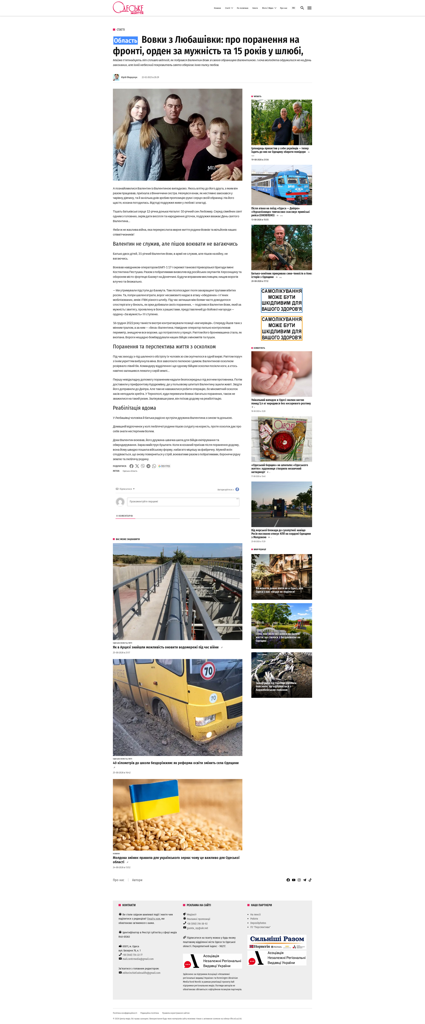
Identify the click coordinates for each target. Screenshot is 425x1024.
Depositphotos (258, 923)
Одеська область (130, 471)
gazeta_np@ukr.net (197, 928)
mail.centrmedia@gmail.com (138, 959)
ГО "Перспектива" (260, 927)
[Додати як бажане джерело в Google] (164, 466)
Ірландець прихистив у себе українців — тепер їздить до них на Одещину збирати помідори (280, 150)
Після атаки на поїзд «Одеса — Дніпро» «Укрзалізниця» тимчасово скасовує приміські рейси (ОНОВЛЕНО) (280, 212)
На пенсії (255, 914)
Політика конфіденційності (125, 1013)
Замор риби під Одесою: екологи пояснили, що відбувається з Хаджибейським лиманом (276, 686)
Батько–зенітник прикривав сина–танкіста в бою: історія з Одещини (281, 275)
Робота (254, 918)
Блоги (255, 8)
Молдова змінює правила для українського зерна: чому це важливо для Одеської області (176, 860)
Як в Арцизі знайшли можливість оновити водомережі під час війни (166, 647)
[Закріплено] (309, 8)
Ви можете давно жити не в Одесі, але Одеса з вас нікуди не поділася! (279, 590)
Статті (227, 8)
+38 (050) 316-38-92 (197, 923)
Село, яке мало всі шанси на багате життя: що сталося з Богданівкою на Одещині (278, 637)
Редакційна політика (149, 1013)
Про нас (283, 8)
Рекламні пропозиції (198, 919)
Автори (137, 880)
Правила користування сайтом (176, 1013)
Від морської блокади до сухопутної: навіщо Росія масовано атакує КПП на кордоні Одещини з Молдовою (281, 534)
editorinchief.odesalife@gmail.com (141, 972)
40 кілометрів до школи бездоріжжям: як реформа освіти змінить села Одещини (176, 763)
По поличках (242, 8)
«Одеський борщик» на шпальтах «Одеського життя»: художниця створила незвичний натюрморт (279, 468)
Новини (217, 8)
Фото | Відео (267, 8)
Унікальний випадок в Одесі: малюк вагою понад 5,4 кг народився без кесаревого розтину (281, 401)
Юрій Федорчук (129, 77)
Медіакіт (192, 914)
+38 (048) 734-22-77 (132, 954)
